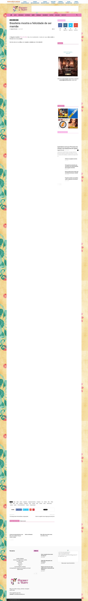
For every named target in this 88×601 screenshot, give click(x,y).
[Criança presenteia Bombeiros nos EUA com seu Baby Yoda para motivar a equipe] (17, 528)
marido (40, 503)
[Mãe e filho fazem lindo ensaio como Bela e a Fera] (47, 528)
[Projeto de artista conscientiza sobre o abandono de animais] (61, 179)
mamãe (33, 503)
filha (49, 501)
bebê (17, 501)
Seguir (65, 23)
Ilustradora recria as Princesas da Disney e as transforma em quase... (68, 147)
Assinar (75, 23)
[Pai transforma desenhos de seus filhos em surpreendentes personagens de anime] (61, 166)
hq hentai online (20, 561)
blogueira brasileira (31, 501)
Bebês (33, 15)
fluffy (52, 501)
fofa (11, 503)
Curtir (60, 23)
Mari (37, 503)
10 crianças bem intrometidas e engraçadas (19, 516)
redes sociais (49, 503)
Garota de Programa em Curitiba (20, 559)
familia (45, 501)
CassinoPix (20, 564)
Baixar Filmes (20, 569)
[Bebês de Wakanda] (32, 528)
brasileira (38, 501)
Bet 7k (20, 565)
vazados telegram (20, 558)
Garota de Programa (68, 52)
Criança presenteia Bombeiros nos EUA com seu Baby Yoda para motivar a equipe (16, 536)
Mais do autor (23, 521)
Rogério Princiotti (61, 150)
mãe (30, 503)
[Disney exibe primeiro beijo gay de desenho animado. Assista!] (61, 173)
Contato (63, 15)
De (42, 501)
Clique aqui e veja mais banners (68, 563)
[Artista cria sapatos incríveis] (61, 160)
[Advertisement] (55, 9)
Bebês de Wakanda (28, 534)
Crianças (38, 15)
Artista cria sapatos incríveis (71, 158)
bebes (21, 501)
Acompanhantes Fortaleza (20, 566)
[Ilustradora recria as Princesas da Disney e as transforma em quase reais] (68, 140)
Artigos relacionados (14, 521)
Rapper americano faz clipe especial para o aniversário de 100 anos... (47, 568)
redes (44, 503)
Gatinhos (27, 15)
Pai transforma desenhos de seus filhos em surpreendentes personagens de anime (71, 166)
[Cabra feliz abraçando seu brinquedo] (37, 562)
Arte (15, 15)
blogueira (25, 501)
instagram (26, 503)
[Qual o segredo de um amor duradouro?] (37, 556)
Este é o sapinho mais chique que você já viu (44, 516)
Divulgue (57, 15)
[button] (76, 15)
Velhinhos (45, 15)
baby (14, 501)
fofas (14, 503)
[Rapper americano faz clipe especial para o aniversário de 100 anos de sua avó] (37, 568)
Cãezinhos (20, 15)
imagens (21, 503)
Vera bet (20, 562)
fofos (17, 503)
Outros (51, 15)
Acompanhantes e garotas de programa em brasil (20, 568)
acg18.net (68, 53)
